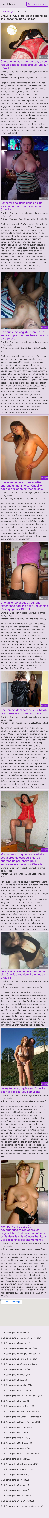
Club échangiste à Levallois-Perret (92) (19, 1427)
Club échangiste (8, 11)
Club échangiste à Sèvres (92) (15, 1480)
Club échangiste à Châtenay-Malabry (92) (20, 1364)
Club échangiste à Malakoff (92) (15, 1432)
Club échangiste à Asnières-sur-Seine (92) (21, 1338)
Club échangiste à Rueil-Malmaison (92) (19, 1464)
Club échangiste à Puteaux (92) (15, 1459)
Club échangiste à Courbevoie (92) (17, 1390)
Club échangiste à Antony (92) (15, 1332)
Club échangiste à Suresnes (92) (16, 1485)
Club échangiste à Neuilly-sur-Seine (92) (20, 1453)
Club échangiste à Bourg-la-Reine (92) (19, 1359)
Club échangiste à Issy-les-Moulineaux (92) (21, 1411)
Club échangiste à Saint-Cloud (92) (17, 1469)
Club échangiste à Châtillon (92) (16, 1369)
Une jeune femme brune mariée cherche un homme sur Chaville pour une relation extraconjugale (22, 485)
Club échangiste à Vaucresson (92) (17, 1495)
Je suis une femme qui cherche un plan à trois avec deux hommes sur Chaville (23, 974)
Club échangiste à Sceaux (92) (15, 1474)
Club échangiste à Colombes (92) (16, 1385)
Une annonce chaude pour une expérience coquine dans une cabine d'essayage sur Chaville (24, 606)
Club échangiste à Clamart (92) (15, 1374)
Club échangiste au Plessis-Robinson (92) (20, 1422)
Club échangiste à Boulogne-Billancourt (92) (21, 1353)
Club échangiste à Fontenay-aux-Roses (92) (21, 1395)
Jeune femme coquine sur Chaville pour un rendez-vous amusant (23, 1090)
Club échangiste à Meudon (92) (15, 1438)
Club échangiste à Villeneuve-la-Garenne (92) (22, 1506)
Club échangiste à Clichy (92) (14, 1380)
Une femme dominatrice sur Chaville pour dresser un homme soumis (24, 711)
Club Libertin (8, 4)
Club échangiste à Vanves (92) (15, 1490)
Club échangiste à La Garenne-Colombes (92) (22, 1416)
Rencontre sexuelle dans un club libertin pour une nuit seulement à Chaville (22, 206)
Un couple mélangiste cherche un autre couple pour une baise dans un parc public (24, 335)
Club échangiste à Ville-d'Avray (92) (17, 1501)
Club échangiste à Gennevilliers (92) (18, 1406)
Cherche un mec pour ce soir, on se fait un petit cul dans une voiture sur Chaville (24, 65)
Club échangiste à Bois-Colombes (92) (19, 1348)
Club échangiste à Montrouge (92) (17, 1443)
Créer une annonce (37, 4)
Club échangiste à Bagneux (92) (15, 1343)
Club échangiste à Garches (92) (15, 1401)
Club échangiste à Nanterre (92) (16, 1448)
